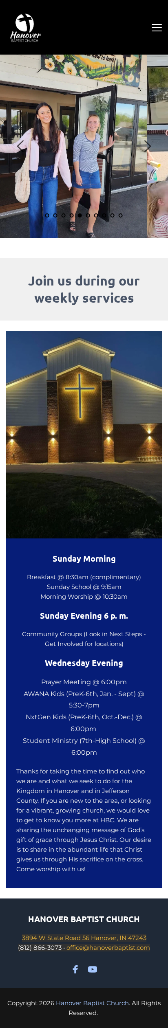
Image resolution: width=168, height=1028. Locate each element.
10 (121, 215)
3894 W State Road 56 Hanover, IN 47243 (84, 938)
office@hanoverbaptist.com (108, 947)
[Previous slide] (20, 146)
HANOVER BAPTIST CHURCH (84, 919)
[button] (157, 27)
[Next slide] (147, 146)
